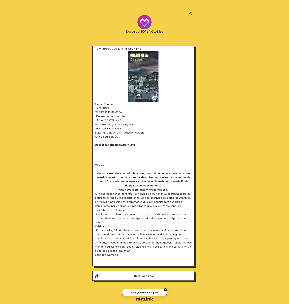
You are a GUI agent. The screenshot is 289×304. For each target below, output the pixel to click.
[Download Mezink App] (144, 299)
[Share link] (190, 12)
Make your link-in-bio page (144, 292)
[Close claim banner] (165, 289)
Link (132, 145)
